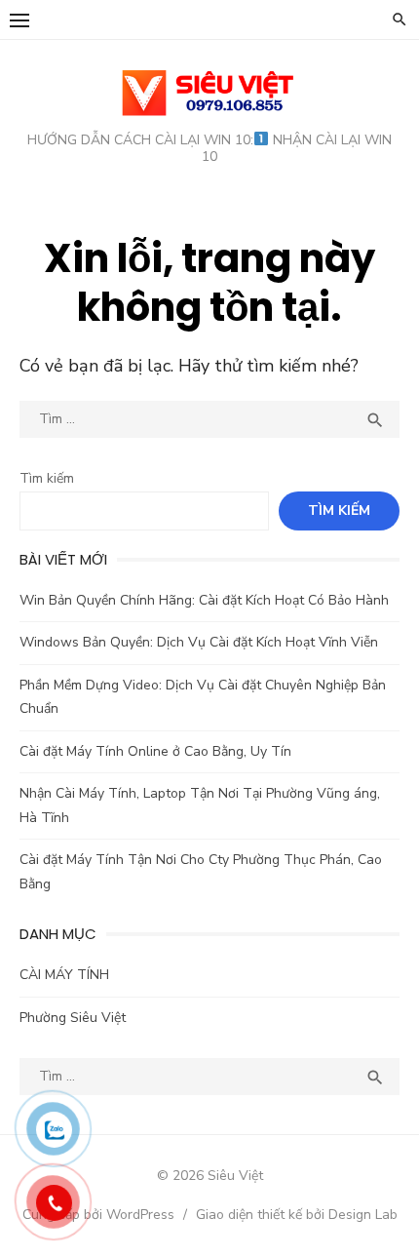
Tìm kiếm (46, 478)
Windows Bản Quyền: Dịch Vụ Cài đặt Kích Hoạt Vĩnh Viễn (198, 642)
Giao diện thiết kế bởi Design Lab (297, 1214)
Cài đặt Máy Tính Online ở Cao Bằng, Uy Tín (155, 751)
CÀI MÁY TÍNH (64, 974)
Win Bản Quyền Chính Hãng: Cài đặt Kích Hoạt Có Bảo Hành (204, 600)
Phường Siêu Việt (72, 1017)
